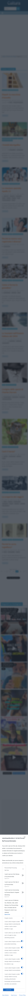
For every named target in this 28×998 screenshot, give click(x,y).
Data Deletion (5, 995)
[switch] (22, 875)
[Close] (25, 837)
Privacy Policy (22, 995)
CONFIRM (8, 989)
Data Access (14, 995)
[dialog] (14, 916)
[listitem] (14, 869)
